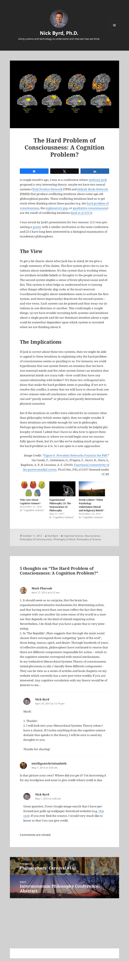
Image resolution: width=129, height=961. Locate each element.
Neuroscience (92, 535)
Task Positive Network (47, 189)
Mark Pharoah (42, 588)
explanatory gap (57, 208)
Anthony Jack (98, 180)
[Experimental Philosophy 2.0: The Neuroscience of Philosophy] (62, 488)
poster (37, 227)
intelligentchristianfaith (49, 763)
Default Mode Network (92, 189)
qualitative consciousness (90, 208)
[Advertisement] (64, 918)
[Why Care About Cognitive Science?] (33, 488)
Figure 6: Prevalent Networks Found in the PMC (76, 455)
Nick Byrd (52, 535)
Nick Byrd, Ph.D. (59, 33)
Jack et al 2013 (81, 213)
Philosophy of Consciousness (36, 539)
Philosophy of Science (89, 539)
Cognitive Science (73, 535)
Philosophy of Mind (64, 539)
